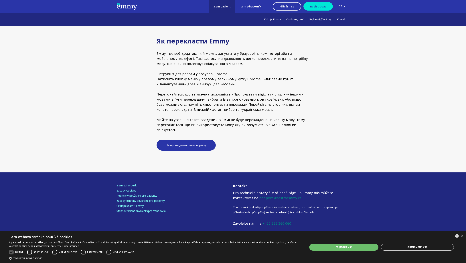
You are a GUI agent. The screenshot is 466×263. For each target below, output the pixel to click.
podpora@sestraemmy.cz (280, 198)
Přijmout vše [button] (343, 247)
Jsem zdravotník (126, 185)
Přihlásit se (287, 6)
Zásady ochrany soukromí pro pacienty (140, 200)
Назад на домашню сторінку (186, 145)
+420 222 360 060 (276, 223)
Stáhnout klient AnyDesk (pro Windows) (141, 211)
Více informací (71, 246)
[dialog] (233, 247)
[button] (342, 6)
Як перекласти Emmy (130, 206)
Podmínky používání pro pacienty (136, 195)
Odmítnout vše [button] (417, 247)
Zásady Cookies (126, 190)
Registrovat (318, 6)
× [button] (462, 235)
